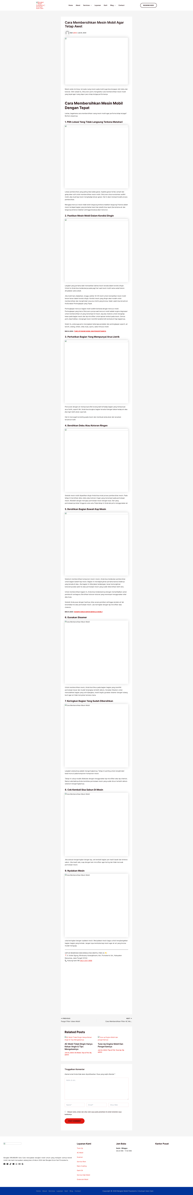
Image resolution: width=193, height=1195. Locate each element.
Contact (121, 5)
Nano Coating (82, 1166)
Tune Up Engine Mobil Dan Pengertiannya (90, 331)
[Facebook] (4, 1164)
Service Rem (81, 1162)
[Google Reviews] (22, 1164)
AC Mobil (78, 1053)
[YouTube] (13, 1164)
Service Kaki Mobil (83, 1175)
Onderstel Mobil (82, 1179)
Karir (105, 5)
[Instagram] (7, 1164)
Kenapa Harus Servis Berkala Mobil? (88, 612)
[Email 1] (19, 1164)
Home (71, 5)
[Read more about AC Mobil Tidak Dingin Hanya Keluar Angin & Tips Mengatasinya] (80, 1038)
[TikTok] (10, 1164)
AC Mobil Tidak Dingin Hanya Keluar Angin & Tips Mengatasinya (78, 1046)
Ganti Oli (80, 1170)
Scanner (80, 1157)
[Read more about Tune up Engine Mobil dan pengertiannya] (113, 1038)
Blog (112, 5)
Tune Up (118, 1050)
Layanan (98, 5)
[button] (91, 5)
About (78, 5)
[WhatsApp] (16, 1164)
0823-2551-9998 (86, 961)
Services (86, 5)
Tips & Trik (85, 1053)
